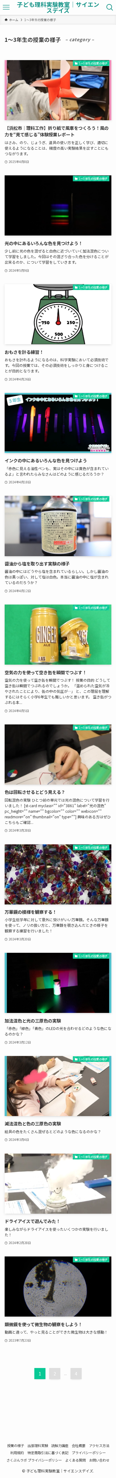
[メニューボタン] (6, 7)
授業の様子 (15, 1445)
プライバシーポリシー (89, 1452)
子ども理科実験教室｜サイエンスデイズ (58, 7)
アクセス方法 (99, 1445)
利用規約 (17, 1452)
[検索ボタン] (110, 7)
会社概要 (78, 1445)
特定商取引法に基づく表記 (48, 1452)
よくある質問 (75, 1460)
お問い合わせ (99, 1460)
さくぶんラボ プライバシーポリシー (34, 1460)
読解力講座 (59, 1445)
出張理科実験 (38, 1445)
